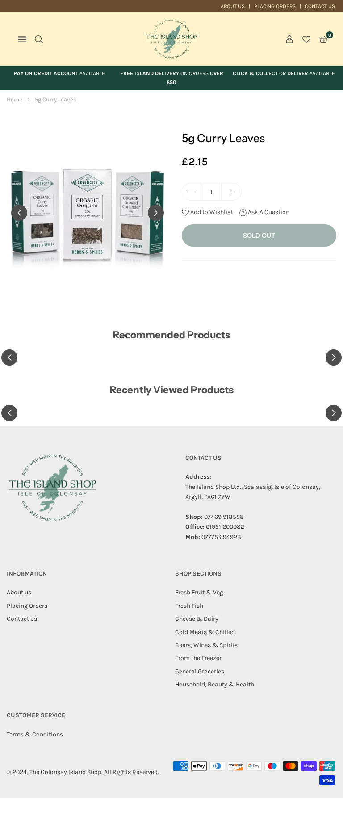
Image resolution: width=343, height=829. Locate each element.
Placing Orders (275, 6)
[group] (87, 212)
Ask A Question (268, 212)
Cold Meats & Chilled (205, 632)
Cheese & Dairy (196, 619)
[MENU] (21, 38)
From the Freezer (198, 658)
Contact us (320, 6)
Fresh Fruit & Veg (199, 592)
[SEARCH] (38, 38)
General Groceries (199, 671)
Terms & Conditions (35, 734)
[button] (323, 38)
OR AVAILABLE (284, 73)
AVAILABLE (59, 73)
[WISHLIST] (306, 38)
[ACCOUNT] (289, 38)
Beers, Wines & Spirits (206, 645)
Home (14, 99)
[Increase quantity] (231, 191)
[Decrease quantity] (192, 191)
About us (233, 6)
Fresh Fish (189, 606)
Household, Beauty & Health (214, 684)
